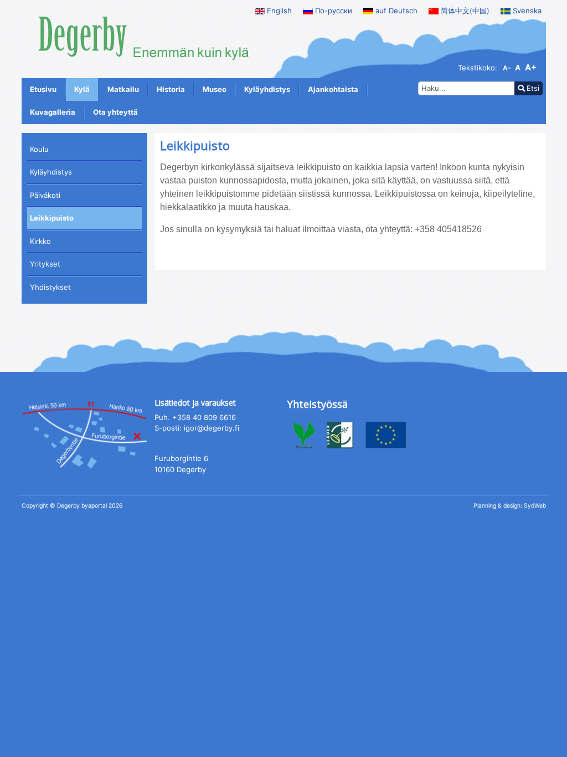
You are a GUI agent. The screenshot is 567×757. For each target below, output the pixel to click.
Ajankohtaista (333, 89)
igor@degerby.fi (211, 427)
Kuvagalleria (52, 112)
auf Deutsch (395, 10)
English (278, 10)
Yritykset (45, 263)
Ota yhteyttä (115, 112)
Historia (171, 89)
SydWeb (535, 505)
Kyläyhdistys (267, 89)
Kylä (82, 89)
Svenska (526, 10)
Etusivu (43, 89)
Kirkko (40, 241)
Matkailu (123, 89)
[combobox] (466, 88)
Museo (214, 89)
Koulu (39, 149)
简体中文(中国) (464, 10)
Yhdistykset (50, 287)
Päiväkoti (45, 195)
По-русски (332, 10)
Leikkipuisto (52, 217)
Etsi (533, 88)
